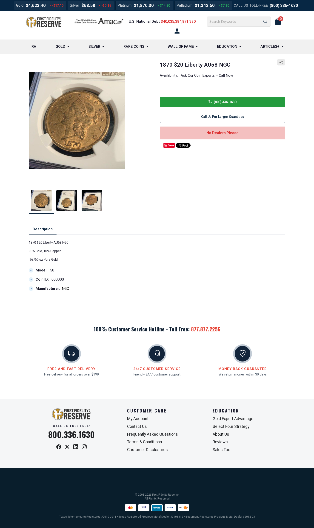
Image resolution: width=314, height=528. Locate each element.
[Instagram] (84, 447)
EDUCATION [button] (227, 46)
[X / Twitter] (67, 447)
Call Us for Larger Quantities (222, 117)
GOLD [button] (60, 46)
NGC (65, 289)
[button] (278, 21)
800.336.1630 (71, 434)
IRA (33, 46)
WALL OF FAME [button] (181, 46)
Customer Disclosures (147, 449)
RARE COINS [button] (133, 46)
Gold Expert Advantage (233, 418)
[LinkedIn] (75, 447)
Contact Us (137, 426)
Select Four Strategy (231, 426)
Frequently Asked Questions (152, 434)
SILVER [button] (94, 46)
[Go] (265, 22)
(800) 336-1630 (284, 5)
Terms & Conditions (144, 442)
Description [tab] (43, 229)
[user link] (177, 31)
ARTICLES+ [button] (270, 46)
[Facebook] (58, 447)
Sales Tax (221, 449)
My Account (137, 418)
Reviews (220, 442)
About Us (221, 434)
